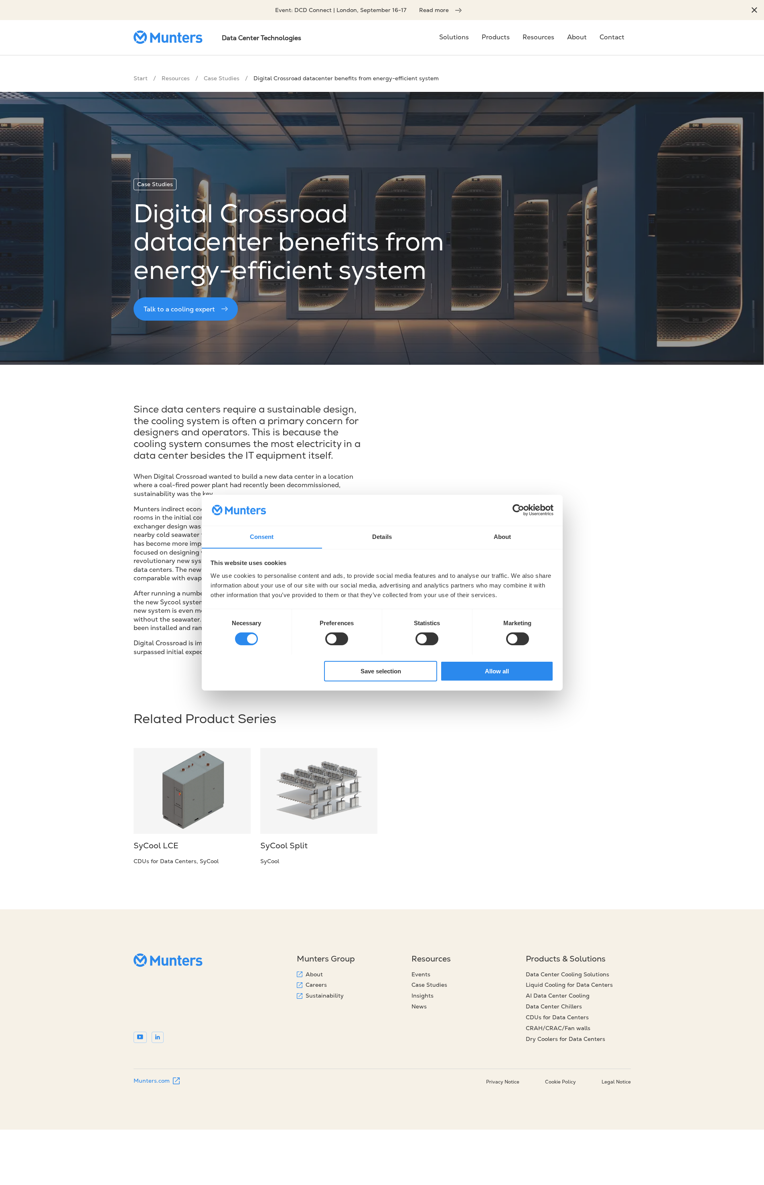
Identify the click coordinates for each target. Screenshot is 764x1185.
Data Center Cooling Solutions (567, 974)
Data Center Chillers (554, 1006)
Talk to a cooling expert (179, 309)
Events (420, 974)
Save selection (381, 670)
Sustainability (325, 995)
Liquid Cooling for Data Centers (569, 984)
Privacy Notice (502, 1082)
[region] (754, 10)
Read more (434, 10)
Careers (316, 984)
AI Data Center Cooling (558, 995)
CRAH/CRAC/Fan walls (558, 1028)
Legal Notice (616, 1082)
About (314, 974)
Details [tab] (382, 536)
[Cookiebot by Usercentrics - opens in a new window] (518, 510)
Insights (422, 995)
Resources (176, 78)
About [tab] (502, 536)
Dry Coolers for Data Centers (565, 1039)
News (419, 1006)
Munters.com (152, 1080)
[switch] (336, 638)
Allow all (497, 670)
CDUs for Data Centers (557, 1017)
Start (141, 78)
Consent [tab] (262, 536)
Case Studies (221, 78)
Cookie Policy (560, 1082)
